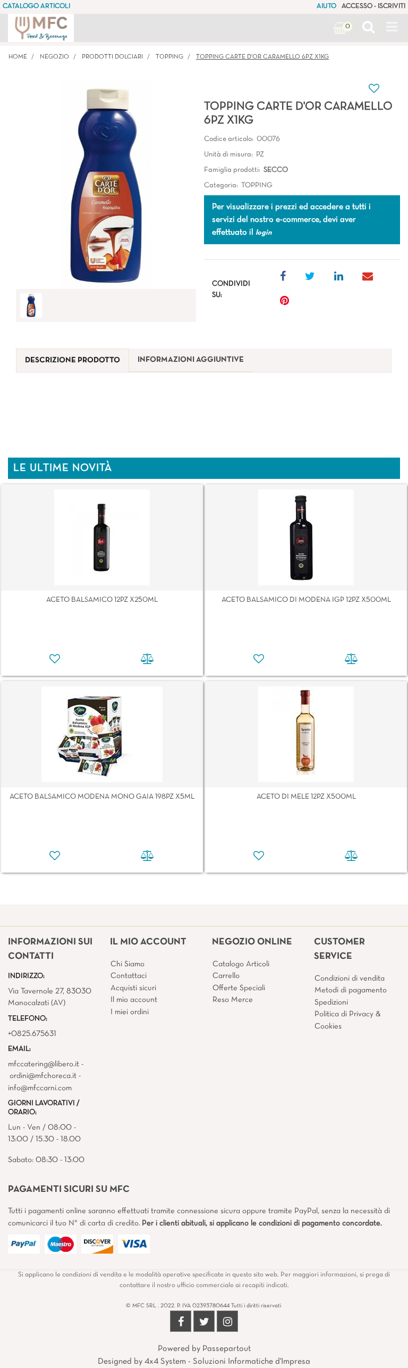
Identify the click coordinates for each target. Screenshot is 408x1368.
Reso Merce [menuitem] (232, 1000)
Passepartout (226, 1349)
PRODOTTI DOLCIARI (112, 57)
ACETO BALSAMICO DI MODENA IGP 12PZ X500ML (306, 599)
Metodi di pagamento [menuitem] (350, 990)
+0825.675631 (32, 1034)
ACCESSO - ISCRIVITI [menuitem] (373, 6)
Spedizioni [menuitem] (331, 1002)
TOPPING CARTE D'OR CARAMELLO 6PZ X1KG (262, 57)
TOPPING (169, 57)
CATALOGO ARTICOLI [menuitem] (36, 6)
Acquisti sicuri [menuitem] (133, 988)
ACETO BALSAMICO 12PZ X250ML (102, 599)
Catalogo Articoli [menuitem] (240, 964)
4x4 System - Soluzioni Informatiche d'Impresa (227, 1361)
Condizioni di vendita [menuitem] (349, 978)
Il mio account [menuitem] (133, 1000)
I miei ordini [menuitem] (129, 1012)
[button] (106, 185)
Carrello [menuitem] (226, 976)
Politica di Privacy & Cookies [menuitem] (347, 1020)
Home (17, 57)
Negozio (54, 57)
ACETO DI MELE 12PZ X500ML (306, 796)
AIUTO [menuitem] (326, 6)
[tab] (72, 360)
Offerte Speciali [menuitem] (238, 988)
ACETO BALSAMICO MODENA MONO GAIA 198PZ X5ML (102, 796)
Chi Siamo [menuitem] (127, 964)
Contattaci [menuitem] (128, 976)
